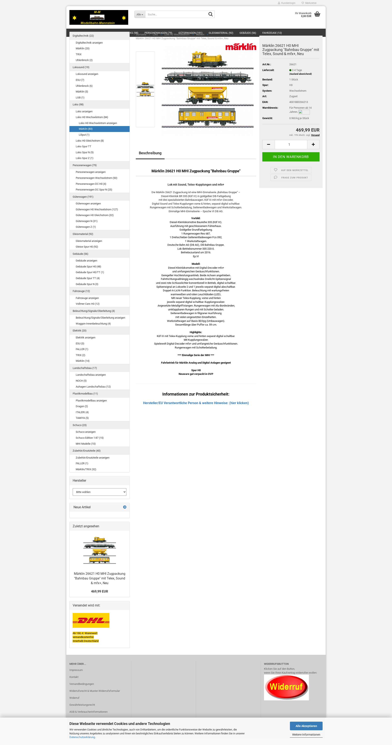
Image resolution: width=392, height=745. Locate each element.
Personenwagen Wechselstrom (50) (96, 177)
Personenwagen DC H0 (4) (91, 183)
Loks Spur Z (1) (85, 158)
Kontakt (73, 677)
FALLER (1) (82, 349)
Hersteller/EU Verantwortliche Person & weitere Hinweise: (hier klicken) (196, 403)
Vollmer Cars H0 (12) (88, 303)
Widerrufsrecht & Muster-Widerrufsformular (94, 690)
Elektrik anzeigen (85, 337)
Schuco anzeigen (86, 431)
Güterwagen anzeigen (88, 203)
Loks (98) (78, 104)
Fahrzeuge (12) (81, 291)
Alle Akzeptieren (306, 726)
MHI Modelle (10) (86, 443)
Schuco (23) (80, 425)
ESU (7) (80, 79)
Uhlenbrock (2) (84, 60)
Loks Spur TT (83, 146)
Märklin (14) (83, 360)
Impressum (76, 670)
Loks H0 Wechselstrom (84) (92, 117)
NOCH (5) (81, 380)
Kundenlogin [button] (287, 3)
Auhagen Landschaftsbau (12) (93, 386)
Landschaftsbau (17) (85, 368)
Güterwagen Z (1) (86, 226)
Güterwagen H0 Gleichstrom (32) (95, 215)
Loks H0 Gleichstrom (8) (90, 140)
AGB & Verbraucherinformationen (88, 711)
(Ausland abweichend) (300, 74)
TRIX (78, 54)
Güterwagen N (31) (87, 221)
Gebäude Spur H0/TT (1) (90, 272)
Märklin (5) (82, 91)
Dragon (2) (82, 406)
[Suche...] (211, 14)
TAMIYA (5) (82, 417)
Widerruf (74, 697)
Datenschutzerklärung (82, 737)
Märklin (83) (86, 128)
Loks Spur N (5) (85, 152)
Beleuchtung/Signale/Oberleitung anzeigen (100, 317)
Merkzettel (310, 3)
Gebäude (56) (80, 253)
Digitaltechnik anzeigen (89, 42)
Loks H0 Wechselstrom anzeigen (98, 123)
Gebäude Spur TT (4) (88, 278)
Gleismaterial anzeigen (89, 240)
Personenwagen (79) (85, 165)
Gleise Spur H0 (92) (87, 246)
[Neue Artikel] (124, 507)
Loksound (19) (81, 67)
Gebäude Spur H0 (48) (88, 266)
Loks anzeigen (84, 111)
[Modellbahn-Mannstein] (98, 17)
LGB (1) (80, 97)
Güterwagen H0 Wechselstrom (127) (97, 209)
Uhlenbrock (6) (84, 85)
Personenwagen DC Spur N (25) (94, 189)
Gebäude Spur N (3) (87, 284)
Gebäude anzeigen (86, 260)
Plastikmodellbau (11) (85, 393)
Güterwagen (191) (83, 196)
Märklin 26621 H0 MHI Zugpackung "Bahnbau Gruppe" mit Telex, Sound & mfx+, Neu (99, 578)
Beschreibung (150, 153)
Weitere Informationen (306, 734)
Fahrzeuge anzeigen (87, 298)
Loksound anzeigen (87, 74)
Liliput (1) (84, 134)
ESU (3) (80, 343)
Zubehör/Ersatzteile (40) (87, 450)
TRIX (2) (80, 355)
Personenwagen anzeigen (91, 172)
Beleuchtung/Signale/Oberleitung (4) (94, 310)
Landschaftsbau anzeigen (91, 374)
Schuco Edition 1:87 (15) (90, 437)
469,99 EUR (99, 591)
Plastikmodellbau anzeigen (91, 400)
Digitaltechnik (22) (83, 35)
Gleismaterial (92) (83, 234)
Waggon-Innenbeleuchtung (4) (93, 323)
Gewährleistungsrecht (82, 704)
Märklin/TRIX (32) (86, 469)
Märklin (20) (83, 48)
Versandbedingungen (81, 683)
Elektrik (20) (80, 330)
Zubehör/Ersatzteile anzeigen (92, 457)
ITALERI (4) (82, 412)
